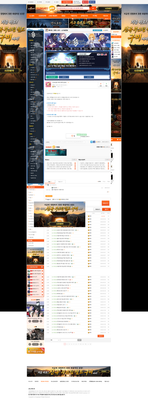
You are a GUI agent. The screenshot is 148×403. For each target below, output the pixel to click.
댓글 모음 (95, 48)
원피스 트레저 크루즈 (117, 47)
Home (48, 48)
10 (85, 344)
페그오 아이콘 (56, 199)
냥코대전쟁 (116, 43)
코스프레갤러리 (32, 232)
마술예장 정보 (33, 57)
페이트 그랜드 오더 (54, 30)
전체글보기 (32, 85)
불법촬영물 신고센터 (64, 381)
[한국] (98, 55)
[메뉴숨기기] (107, 19)
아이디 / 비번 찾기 (77, 2)
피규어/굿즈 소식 (34, 74)
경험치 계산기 (33, 43)
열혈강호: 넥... (36, 282)
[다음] (88, 344)
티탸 (55, 86)
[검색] (79, 340)
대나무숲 (32, 123)
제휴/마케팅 (84, 381)
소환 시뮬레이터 (33, 45)
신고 (102, 187)
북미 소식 (33, 70)
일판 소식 (33, 72)
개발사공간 (106, 381)
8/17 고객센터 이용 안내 (84, 61)
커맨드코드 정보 (33, 55)
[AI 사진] (35, 334)
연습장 (31, 161)
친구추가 (32, 118)
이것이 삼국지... (36, 285)
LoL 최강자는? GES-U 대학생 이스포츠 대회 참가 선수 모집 (59, 166)
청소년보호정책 (54, 381)
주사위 (67, 199)
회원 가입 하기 (76, 1)
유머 (31, 192)
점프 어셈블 (116, 50)
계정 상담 (32, 92)
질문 (31, 116)
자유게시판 (32, 189)
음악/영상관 (33, 113)
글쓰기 (106, 209)
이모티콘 (62, 199)
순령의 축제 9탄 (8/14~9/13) (85, 65)
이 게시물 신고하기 (85, 136)
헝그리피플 (31, 234)
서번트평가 (32, 62)
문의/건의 (31, 245)
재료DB (32, 173)
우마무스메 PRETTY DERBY (117, 52)
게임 (31, 197)
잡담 (31, 89)
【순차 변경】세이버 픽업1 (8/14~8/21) (86, 63)
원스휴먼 (116, 56)
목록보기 (97, 209)
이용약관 (36, 381)
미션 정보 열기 (52, 77)
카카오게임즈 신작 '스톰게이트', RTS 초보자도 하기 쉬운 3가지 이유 (93, 166)
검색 (93, 8)
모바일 (71, 11)
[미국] (105, 55)
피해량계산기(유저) (34, 59)
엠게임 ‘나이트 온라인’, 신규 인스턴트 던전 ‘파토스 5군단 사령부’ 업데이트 (61, 168)
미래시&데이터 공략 (35, 156)
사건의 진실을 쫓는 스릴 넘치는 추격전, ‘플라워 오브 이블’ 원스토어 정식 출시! (95, 168)
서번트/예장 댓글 (33, 170)
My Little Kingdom (37, 270)
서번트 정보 (32, 47)
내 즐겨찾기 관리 (116, 37)
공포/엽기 (32, 195)
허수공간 (32, 154)
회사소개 (30, 381)
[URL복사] (65, 142)
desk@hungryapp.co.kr (84, 393)
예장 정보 (32, 50)
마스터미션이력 (34, 158)
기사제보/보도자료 (75, 381)
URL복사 (48, 142)
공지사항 (32, 146)
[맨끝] (90, 344)
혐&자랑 (32, 87)
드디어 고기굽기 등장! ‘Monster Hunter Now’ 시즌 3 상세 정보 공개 (94, 165)
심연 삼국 (35, 276)
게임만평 (31, 237)
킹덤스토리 (67, 11)
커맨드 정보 (76, 48)
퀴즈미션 (32, 128)
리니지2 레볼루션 (117, 54)
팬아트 (32, 136)
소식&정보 (33, 67)
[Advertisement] (78, 271)
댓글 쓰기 (60, 181)
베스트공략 (32, 104)
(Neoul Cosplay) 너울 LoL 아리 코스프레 (38, 318)
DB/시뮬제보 (33, 121)
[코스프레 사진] (35, 309)
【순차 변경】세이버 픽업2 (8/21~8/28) (87, 59)
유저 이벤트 (33, 141)
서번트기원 (33, 97)
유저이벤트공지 (34, 139)
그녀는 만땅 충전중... (35, 341)
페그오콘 (32, 131)
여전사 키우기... (36, 279)
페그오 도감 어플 (33, 163)
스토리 (32, 109)
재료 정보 (86, 48)
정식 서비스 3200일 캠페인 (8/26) (86, 56)
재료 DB (32, 52)
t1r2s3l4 (55, 187)
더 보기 (74, 159)
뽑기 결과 (32, 94)
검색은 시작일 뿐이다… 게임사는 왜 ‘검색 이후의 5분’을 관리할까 (59, 165)
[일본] (101, 55)
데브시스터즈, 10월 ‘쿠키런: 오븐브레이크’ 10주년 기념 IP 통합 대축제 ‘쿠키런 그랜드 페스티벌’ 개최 (66, 163)
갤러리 (32, 111)
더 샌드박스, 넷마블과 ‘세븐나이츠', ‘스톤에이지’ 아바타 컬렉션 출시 (93, 163)
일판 (31, 99)
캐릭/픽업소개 (34, 106)
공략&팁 (32, 101)
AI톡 (30, 229)
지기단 (32, 149)
